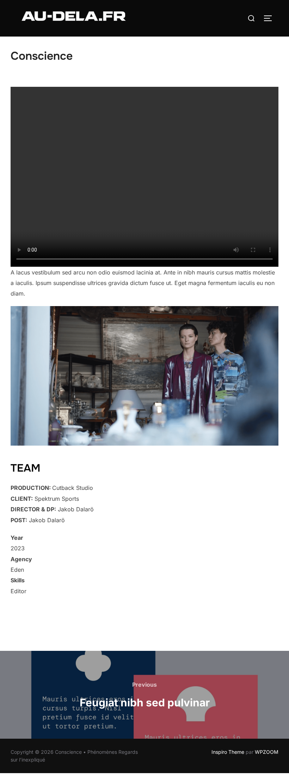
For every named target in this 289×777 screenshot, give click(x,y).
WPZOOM (266, 752)
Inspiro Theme (227, 752)
